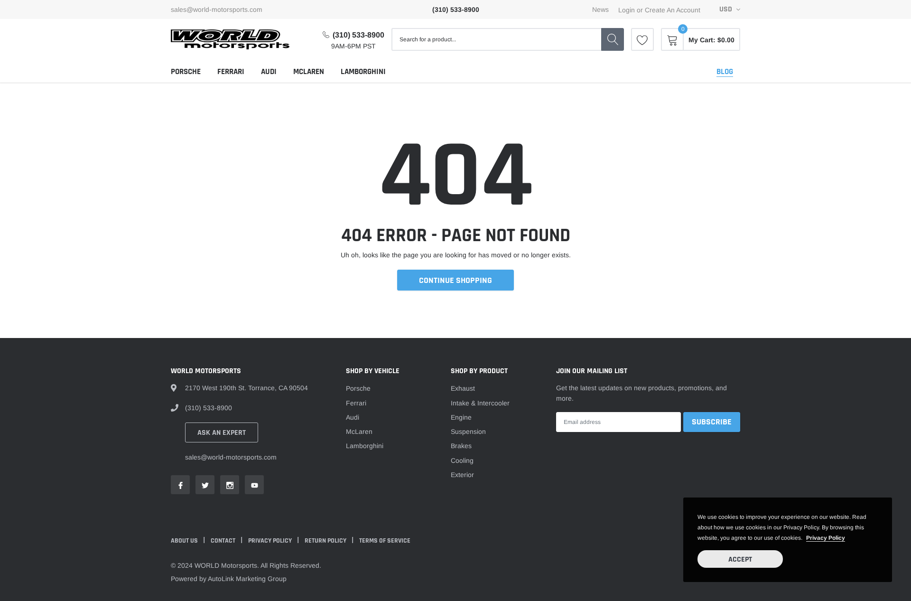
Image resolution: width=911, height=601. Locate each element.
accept (740, 559)
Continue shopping (455, 280)
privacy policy (825, 538)
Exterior (462, 475)
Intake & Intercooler (480, 403)
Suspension (468, 431)
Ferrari (230, 71)
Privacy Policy (270, 540)
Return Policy (326, 540)
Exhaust (463, 388)
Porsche (186, 71)
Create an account (672, 10)
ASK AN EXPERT (221, 433)
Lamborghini (363, 71)
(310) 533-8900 (358, 35)
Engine (461, 417)
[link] (642, 39)
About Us (185, 540)
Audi (269, 71)
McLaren (308, 71)
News (600, 9)
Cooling (462, 460)
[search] (612, 39)
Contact (224, 540)
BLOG (724, 71)
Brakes (461, 446)
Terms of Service (384, 540)
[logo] (230, 39)
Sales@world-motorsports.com (216, 9)
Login (626, 10)
